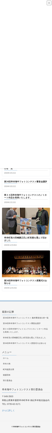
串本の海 (6, 364)
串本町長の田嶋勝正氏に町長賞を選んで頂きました (24, 338)
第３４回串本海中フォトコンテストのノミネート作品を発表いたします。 (25, 330)
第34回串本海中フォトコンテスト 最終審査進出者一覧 (26, 318)
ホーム (6, 358)
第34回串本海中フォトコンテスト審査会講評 (22, 323)
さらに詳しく (8, 410)
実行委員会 (7, 380)
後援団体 (6, 375)
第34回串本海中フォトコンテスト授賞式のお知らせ (24, 343)
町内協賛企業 (8, 369)
